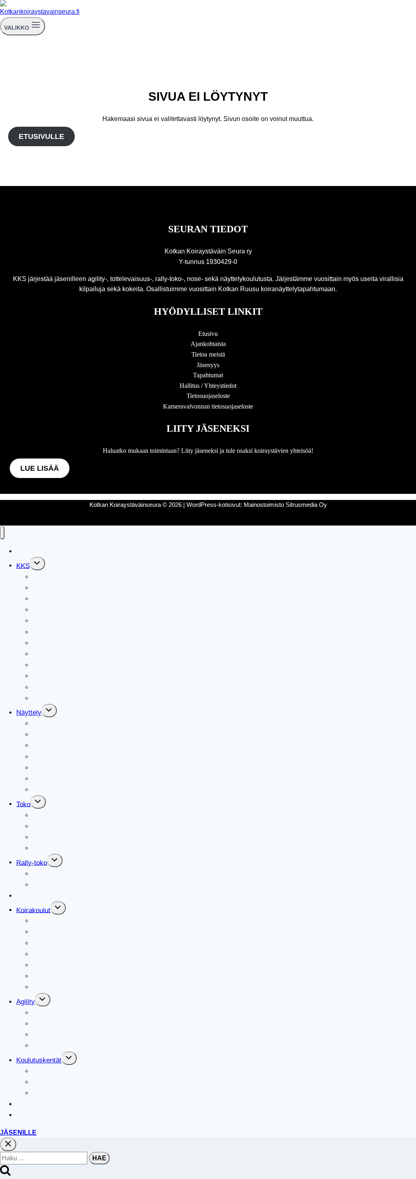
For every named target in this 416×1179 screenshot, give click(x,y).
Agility (25, 1002)
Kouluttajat (48, 976)
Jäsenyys (208, 364)
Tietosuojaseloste (208, 395)
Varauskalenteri (39, 1115)
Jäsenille (18, 1132)
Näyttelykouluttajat (60, 745)
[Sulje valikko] (2, 532)
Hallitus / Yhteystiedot (208, 385)
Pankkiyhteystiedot (61, 621)
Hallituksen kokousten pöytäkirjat (82, 588)
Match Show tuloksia (63, 734)
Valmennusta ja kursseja (69, 826)
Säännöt (44, 643)
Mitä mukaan (52, 954)
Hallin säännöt (54, 1082)
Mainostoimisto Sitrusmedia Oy (285, 504)
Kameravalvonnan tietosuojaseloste (208, 406)
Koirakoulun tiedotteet (65, 987)
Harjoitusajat (51, 932)
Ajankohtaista (208, 343)
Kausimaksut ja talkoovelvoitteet (81, 676)
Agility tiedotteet (56, 1045)
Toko (23, 804)
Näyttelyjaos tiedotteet (66, 779)
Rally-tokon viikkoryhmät (70, 885)
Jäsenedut (48, 610)
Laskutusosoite (55, 698)
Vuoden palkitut (55, 665)
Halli (39, 1071)
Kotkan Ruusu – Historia (69, 768)
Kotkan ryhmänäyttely (65, 790)
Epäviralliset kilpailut (63, 1024)
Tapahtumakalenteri (45, 551)
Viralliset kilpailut (58, 874)
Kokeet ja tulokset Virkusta (73, 848)
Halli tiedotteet (54, 1093)
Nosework (31, 1104)
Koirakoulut (33, 910)
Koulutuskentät (38, 1060)
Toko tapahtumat (57, 837)
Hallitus (43, 577)
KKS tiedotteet (54, 687)
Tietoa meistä (208, 354)
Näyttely (28, 712)
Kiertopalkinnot (55, 654)
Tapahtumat (208, 375)
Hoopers (45, 1034)
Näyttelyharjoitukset (62, 757)
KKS (23, 565)
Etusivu (208, 333)
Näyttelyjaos (51, 723)
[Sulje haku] (8, 1144)
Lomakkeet (49, 632)
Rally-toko (31, 862)
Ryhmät (44, 943)
